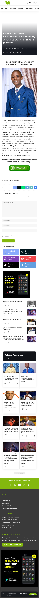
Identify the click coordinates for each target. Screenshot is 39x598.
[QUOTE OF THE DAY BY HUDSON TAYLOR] (31, 304)
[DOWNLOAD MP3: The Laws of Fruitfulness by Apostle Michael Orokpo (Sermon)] (31, 312)
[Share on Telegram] (17, 52)
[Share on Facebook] (6, 52)
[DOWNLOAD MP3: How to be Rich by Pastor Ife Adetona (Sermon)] (28, 395)
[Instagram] (11, 259)
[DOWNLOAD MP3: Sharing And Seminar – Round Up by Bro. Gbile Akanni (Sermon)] (11, 368)
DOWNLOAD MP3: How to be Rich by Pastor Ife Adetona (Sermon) (28, 404)
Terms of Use (8, 595)
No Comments (7, 48)
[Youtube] (28, 259)
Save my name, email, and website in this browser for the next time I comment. (20, 235)
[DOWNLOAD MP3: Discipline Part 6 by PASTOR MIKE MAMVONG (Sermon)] (11, 395)
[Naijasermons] (7, 2)
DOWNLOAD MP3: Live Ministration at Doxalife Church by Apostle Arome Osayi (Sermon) (27, 378)
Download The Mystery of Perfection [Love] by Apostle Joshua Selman (11, 429)
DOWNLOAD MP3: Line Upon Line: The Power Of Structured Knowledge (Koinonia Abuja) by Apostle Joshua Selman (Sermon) (10, 458)
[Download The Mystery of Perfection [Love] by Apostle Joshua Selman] (11, 421)
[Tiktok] (11, 265)
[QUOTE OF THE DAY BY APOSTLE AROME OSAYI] (31, 330)
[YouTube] (19, 485)
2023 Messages (14, 180)
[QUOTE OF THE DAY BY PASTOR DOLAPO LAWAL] (31, 322)
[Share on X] (10, 52)
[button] (33, 594)
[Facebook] (11, 252)
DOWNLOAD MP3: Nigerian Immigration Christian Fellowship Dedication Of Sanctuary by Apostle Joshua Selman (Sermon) (27, 458)
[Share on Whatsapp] (13, 52)
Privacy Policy (23, 593)
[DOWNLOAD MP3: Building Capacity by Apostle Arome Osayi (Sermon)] (28, 421)
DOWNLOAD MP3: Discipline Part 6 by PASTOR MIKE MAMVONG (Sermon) (10, 405)
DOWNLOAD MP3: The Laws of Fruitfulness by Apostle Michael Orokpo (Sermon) (12, 311)
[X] (28, 252)
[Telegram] (28, 265)
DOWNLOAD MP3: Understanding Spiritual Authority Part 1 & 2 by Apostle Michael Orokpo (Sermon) (13, 338)
